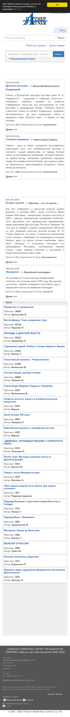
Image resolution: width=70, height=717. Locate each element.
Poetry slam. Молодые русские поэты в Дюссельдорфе (27, 458)
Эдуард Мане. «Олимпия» (19, 517)
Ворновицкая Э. (49, 257)
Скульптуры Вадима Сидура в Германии (28, 385)
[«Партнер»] (35, 18)
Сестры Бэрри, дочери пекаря (22, 372)
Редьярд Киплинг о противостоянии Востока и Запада (32, 502)
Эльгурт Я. (48, 292)
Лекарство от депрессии (19, 307)
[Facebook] (28, 700)
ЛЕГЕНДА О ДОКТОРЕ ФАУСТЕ (22, 333)
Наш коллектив (43, 652)
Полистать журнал (35, 45)
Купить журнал (57, 45)
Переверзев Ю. (50, 125)
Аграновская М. (50, 172)
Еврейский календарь (37, 272)
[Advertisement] (35, 71)
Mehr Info (17, 9)
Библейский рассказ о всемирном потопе (29, 428)
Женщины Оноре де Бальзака (22, 530)
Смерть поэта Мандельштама (21, 472)
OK (57, 4)
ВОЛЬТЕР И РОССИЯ (16, 543)
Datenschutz (27, 649)
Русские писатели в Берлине (21, 556)
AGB (55, 652)
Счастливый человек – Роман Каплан (26, 359)
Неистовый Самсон (45, 139)
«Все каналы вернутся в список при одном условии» (30, 487)
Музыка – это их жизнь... (44, 203)
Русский (51, 694)
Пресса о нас (26, 652)
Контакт (39, 649)
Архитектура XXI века (17, 414)
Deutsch (59, 694)
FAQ (61, 652)
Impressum (13, 649)
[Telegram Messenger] (12, 700)
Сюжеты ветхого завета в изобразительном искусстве (30, 400)
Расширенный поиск (22, 58)
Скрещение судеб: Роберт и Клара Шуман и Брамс (34, 346)
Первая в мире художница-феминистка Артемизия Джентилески (34, 571)
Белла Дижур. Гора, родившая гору (25, 320)
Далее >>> (11, 129)
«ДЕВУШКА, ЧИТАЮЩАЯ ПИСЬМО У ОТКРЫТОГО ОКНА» (33, 442)
